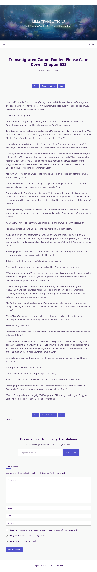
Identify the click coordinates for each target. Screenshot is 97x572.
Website (10, 523)
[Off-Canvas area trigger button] (4, 44)
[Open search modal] (93, 44)
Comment (11, 480)
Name (9, 508)
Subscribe (71, 452)
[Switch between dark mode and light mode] (90, 44)
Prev (35, 86)
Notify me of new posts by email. (22, 541)
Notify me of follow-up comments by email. (27, 535)
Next (61, 86)
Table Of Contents (48, 86)
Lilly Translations (48, 21)
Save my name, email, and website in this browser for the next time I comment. (43, 530)
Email (9, 516)
